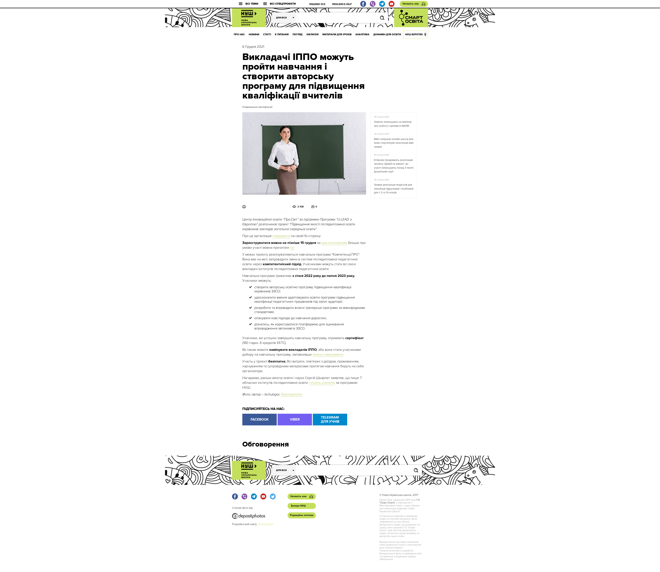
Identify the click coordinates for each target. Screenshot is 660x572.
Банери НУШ (298, 505)
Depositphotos (291, 394)
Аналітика (362, 34)
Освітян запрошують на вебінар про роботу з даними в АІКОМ (393, 123)
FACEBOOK (260, 419)
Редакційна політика (302, 515)
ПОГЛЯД (297, 34)
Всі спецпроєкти (283, 4)
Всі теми (251, 4)
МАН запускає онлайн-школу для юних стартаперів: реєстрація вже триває (394, 143)
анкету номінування (327, 355)
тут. (292, 248)
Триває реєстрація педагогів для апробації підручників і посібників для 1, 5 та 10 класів (393, 188)
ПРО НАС (239, 34)
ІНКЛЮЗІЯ (312, 34)
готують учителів (322, 383)
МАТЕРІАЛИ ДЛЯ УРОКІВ (337, 34)
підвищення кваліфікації (258, 107)
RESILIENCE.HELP (342, 4)
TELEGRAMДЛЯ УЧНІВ (330, 419)
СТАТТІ (267, 34)
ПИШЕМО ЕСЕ (317, 4)
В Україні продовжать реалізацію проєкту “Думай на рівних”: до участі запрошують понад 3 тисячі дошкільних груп (394, 165)
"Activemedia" (265, 524)
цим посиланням (334, 243)
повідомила (281, 236)
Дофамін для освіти (387, 34)
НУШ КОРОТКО (414, 34)
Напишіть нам (411, 3)
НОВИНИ (254, 34)
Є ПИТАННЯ (282, 34)
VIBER (295, 419)
